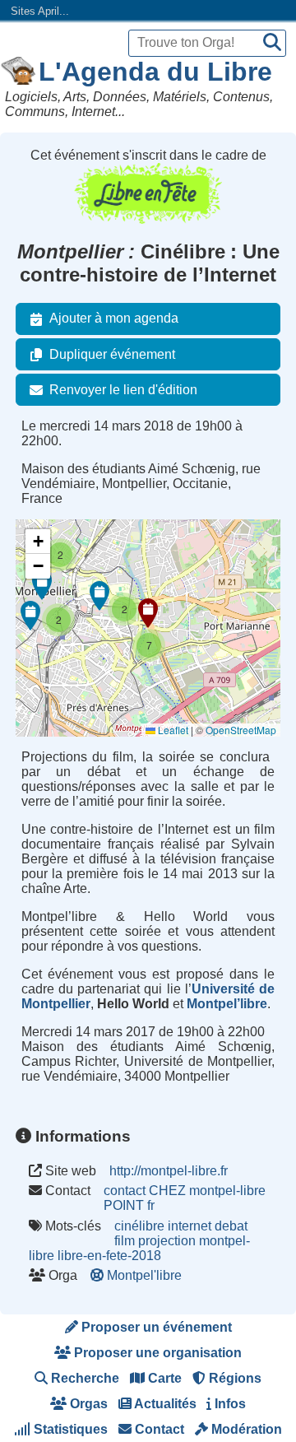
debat (231, 1226)
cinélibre (139, 1226)
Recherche (83, 1378)
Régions (233, 1378)
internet (189, 1226)
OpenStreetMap (241, 730)
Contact (158, 1429)
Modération (245, 1429)
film (124, 1241)
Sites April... (40, 11)
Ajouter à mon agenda (113, 318)
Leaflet (171, 730)
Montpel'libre (144, 1275)
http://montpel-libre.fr (168, 1171)
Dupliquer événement (112, 354)
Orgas (87, 1404)
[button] (148, 613)
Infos (228, 1404)
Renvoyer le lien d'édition (123, 390)
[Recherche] (272, 43)
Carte (163, 1378)
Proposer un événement (155, 1327)
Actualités (164, 1404)
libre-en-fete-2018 (109, 1256)
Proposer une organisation (156, 1353)
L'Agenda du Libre (155, 71)
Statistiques (69, 1429)
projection (167, 1241)
